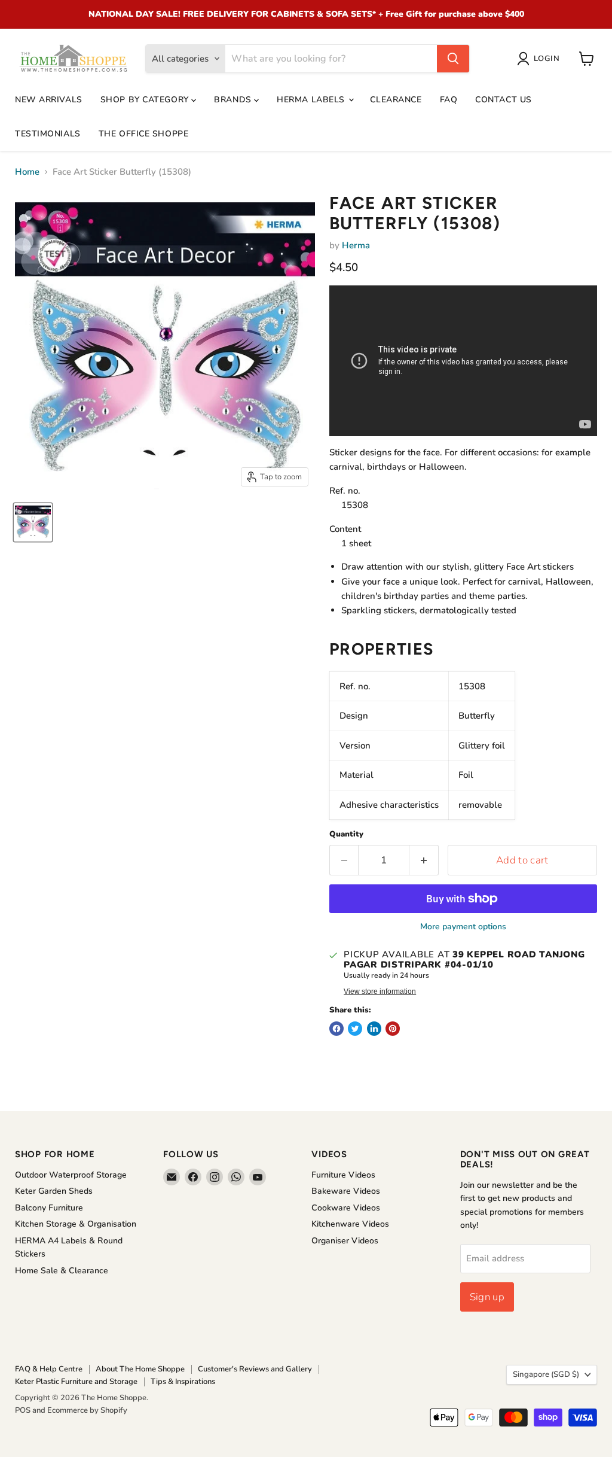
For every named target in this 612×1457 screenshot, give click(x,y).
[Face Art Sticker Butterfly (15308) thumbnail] (33, 522)
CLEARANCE (395, 99)
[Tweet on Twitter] (355, 1028)
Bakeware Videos (345, 1191)
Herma (356, 245)
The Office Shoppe (144, 133)
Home (27, 172)
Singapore (546, 1374)
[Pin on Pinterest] (392, 1028)
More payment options (463, 927)
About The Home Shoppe (140, 1369)
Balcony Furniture (49, 1207)
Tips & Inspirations (183, 1381)
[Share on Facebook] (336, 1028)
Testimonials (48, 133)
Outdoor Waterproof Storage (71, 1175)
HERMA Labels (312, 99)
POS (22, 1410)
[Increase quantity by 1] (424, 860)
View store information (380, 991)
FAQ (449, 99)
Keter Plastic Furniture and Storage (76, 1381)
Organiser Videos (344, 1240)
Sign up (487, 1297)
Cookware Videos (345, 1207)
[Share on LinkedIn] (374, 1028)
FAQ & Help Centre (48, 1369)
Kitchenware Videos (350, 1224)
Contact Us (503, 99)
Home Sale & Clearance (61, 1270)
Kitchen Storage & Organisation (75, 1224)
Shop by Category (146, 99)
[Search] (453, 58)
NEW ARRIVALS (48, 99)
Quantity (346, 834)
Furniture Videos (343, 1175)
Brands (234, 99)
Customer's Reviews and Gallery (255, 1369)
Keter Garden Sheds (54, 1191)
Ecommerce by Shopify (87, 1410)
